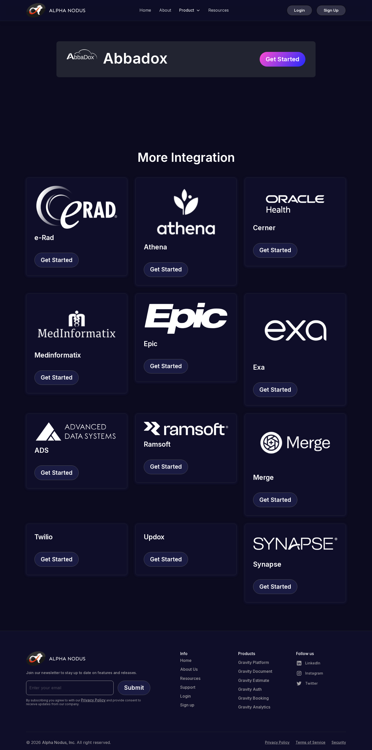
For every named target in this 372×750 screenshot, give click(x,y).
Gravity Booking (253, 698)
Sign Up (331, 10)
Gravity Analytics (254, 706)
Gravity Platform (253, 662)
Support (187, 687)
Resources (218, 10)
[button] (189, 10)
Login (299, 10)
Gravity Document (255, 671)
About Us (189, 669)
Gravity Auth (250, 689)
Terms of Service (310, 742)
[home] (56, 10)
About (165, 10)
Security (339, 742)
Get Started (282, 59)
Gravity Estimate (253, 680)
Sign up (187, 704)
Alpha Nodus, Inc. (58, 742)
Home (145, 10)
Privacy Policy (277, 742)
